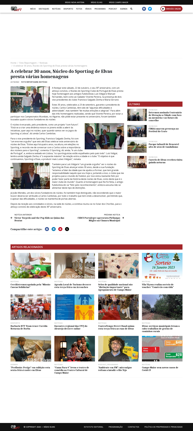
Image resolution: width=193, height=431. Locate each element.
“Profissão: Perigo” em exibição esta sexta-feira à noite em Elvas (30, 368)
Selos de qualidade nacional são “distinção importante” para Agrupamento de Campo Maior (115, 287)
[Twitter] (150, 9)
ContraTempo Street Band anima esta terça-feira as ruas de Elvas (116, 327)
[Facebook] (144, 9)
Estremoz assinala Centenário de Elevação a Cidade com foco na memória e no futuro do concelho (165, 116)
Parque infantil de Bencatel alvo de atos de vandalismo (164, 145)
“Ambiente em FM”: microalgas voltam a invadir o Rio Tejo (115, 368)
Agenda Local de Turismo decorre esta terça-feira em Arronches (72, 285)
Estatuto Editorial (93, 427)
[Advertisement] (89, 36)
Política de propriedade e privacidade (163, 427)
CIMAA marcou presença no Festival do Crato (164, 130)
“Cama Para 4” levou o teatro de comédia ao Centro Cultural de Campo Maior (71, 370)
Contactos (133, 427)
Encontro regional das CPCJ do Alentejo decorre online (70, 327)
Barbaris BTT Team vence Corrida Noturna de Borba (29, 327)
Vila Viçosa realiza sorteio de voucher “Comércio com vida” (158, 285)
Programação (116, 427)
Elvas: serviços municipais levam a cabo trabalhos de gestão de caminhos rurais (161, 329)
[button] (163, 8)
